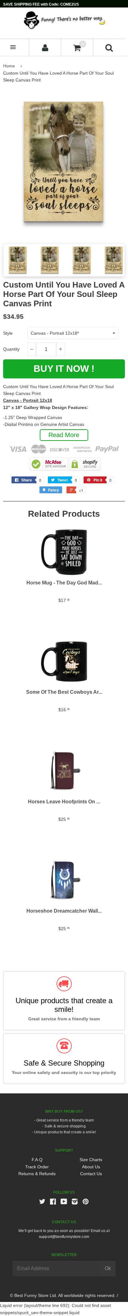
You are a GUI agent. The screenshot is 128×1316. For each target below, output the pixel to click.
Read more (63, 434)
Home (9, 65)
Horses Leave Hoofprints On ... (64, 801)
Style (8, 333)
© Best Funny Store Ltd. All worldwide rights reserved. (63, 1295)
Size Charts (91, 1159)
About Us (91, 1166)
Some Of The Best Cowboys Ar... (64, 692)
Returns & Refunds (37, 1173)
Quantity (11, 349)
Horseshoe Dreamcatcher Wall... (64, 911)
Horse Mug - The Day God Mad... (64, 582)
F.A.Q (37, 1159)
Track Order (37, 1166)
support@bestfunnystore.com (64, 1237)
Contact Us (91, 1173)
